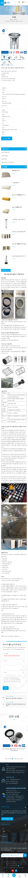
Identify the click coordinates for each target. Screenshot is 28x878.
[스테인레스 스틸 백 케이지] (6, 223)
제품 (4, 831)
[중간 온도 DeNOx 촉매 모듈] (6, 248)
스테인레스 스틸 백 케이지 (18, 219)
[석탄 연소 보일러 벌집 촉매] (6, 236)
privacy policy (20, 868)
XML (14, 868)
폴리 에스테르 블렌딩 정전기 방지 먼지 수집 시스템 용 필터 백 (14, 749)
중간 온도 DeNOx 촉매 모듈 (19, 244)
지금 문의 (5, 138)
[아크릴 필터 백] (6, 187)
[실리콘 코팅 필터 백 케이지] (6, 260)
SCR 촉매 (4, 159)
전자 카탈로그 (6, 819)
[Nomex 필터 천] (6, 175)
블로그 (5, 868)
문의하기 (5, 836)
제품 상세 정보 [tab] (5, 270)
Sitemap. (10, 868)
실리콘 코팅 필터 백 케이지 (18, 256)
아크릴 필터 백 (15, 183)
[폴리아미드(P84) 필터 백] (6, 199)
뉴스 (4, 834)
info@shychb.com (15, 779)
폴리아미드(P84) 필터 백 (18, 195)
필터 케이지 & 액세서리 (8, 162)
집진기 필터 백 (5, 152)
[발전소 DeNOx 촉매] (6, 211)
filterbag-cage (14, 781)
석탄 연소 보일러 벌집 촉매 (18, 232)
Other (15, 19)
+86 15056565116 (13, 783)
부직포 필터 (5, 156)
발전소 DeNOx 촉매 (17, 207)
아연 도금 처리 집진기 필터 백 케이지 (12, 655)
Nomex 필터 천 (16, 170)
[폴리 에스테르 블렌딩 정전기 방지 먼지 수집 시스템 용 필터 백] (14, 736)
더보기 (13, 173)
